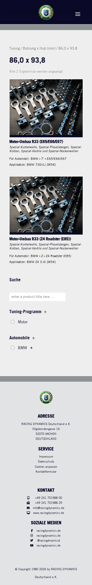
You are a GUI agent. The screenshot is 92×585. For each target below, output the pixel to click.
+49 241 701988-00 (48, 498)
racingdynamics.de (49, 530)
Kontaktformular (46, 471)
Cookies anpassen (46, 466)
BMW (22, 348)
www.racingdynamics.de (48, 513)
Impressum (46, 456)
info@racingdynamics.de (48, 508)
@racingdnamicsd (48, 540)
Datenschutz (46, 461)
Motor (22, 322)
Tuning (14, 49)
